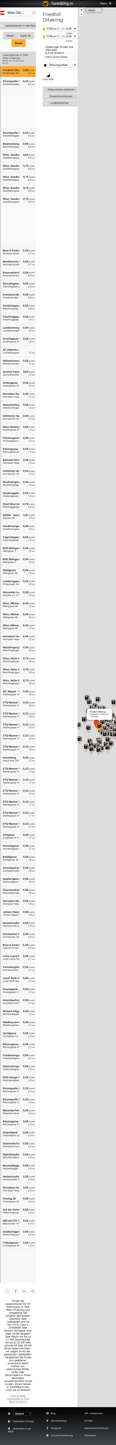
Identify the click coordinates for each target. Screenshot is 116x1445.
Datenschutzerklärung (96, 1428)
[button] (99, 727)
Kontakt (88, 1420)
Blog (53, 1413)
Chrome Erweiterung (62, 1435)
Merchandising (58, 1420)
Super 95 (25, 35)
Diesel (9, 35)
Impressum (90, 1435)
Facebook (56, 1428)
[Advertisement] (20, 108)
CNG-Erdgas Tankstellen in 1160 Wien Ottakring (18, 1398)
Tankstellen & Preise (23, 1421)
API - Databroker (93, 1413)
